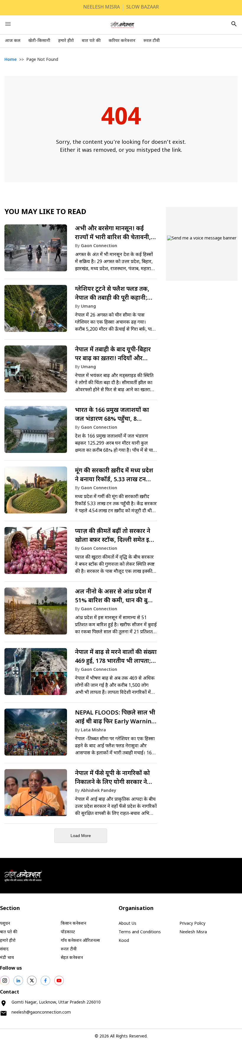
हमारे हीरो (66, 41)
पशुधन (5, 923)
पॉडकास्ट (68, 932)
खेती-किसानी (39, 41)
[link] (80, 250)
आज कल (12, 41)
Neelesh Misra (193, 932)
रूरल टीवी (151, 41)
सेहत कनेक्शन (72, 958)
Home (10, 60)
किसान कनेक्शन (73, 923)
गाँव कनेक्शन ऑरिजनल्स (80, 941)
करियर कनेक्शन (122, 41)
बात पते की (91, 41)
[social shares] (4, 980)
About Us (127, 923)
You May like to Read (45, 212)
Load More (81, 835)
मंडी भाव (7, 958)
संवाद (4, 949)
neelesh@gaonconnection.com (41, 1012)
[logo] (122, 24)
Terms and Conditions (140, 932)
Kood (124, 941)
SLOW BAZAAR (142, 7)
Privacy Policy (192, 923)
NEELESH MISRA (101, 7)
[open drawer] (8, 23)
